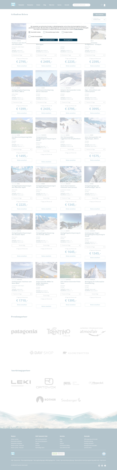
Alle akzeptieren (68, 40)
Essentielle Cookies (36, 32)
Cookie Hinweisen (78, 29)
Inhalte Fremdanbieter (36, 36)
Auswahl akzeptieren (49, 40)
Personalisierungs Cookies (52, 32)
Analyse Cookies (68, 32)
